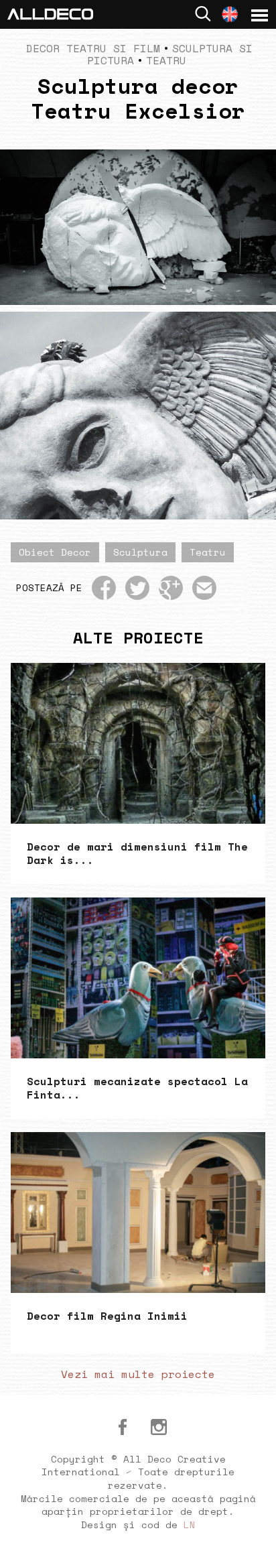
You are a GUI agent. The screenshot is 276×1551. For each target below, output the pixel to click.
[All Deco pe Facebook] (123, 1427)
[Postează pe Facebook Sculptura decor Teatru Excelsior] (104, 588)
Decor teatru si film (93, 48)
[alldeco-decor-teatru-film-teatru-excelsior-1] (138, 415)
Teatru (166, 60)
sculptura (140, 552)
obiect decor (55, 552)
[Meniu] (259, 15)
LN (190, 1524)
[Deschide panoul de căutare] (203, 13)
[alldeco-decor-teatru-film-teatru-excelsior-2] (138, 226)
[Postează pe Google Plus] (171, 588)
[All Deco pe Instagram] (159, 1427)
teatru (208, 552)
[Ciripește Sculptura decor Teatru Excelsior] (137, 588)
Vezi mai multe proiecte (138, 1374)
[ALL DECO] (50, 13)
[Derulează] (250, 1525)
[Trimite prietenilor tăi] (204, 588)
